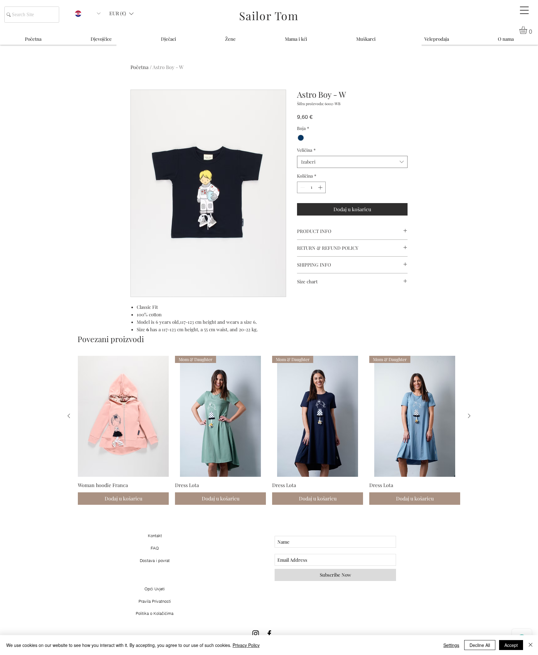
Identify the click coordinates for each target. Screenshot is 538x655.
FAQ (155, 548)
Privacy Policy (246, 645)
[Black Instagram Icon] (255, 633)
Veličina (306, 150)
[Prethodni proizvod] (69, 416)
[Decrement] (302, 187)
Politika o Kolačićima (154, 613)
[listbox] (121, 14)
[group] (269, 430)
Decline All (480, 645)
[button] (524, 10)
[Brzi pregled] (123, 416)
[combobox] (352, 162)
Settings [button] (451, 645)
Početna (139, 67)
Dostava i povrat (155, 560)
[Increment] (321, 187)
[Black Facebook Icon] (269, 633)
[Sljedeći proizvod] (469, 416)
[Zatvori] (530, 645)
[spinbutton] (311, 187)
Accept (511, 645)
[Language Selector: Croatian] (87, 14)
